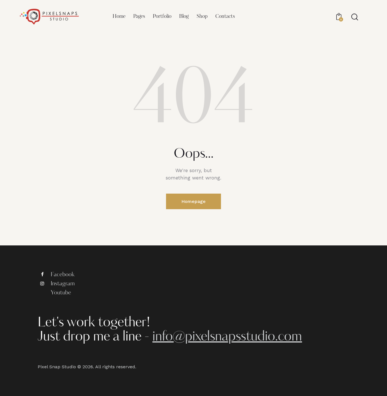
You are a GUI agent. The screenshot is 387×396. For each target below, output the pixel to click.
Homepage (193, 201)
